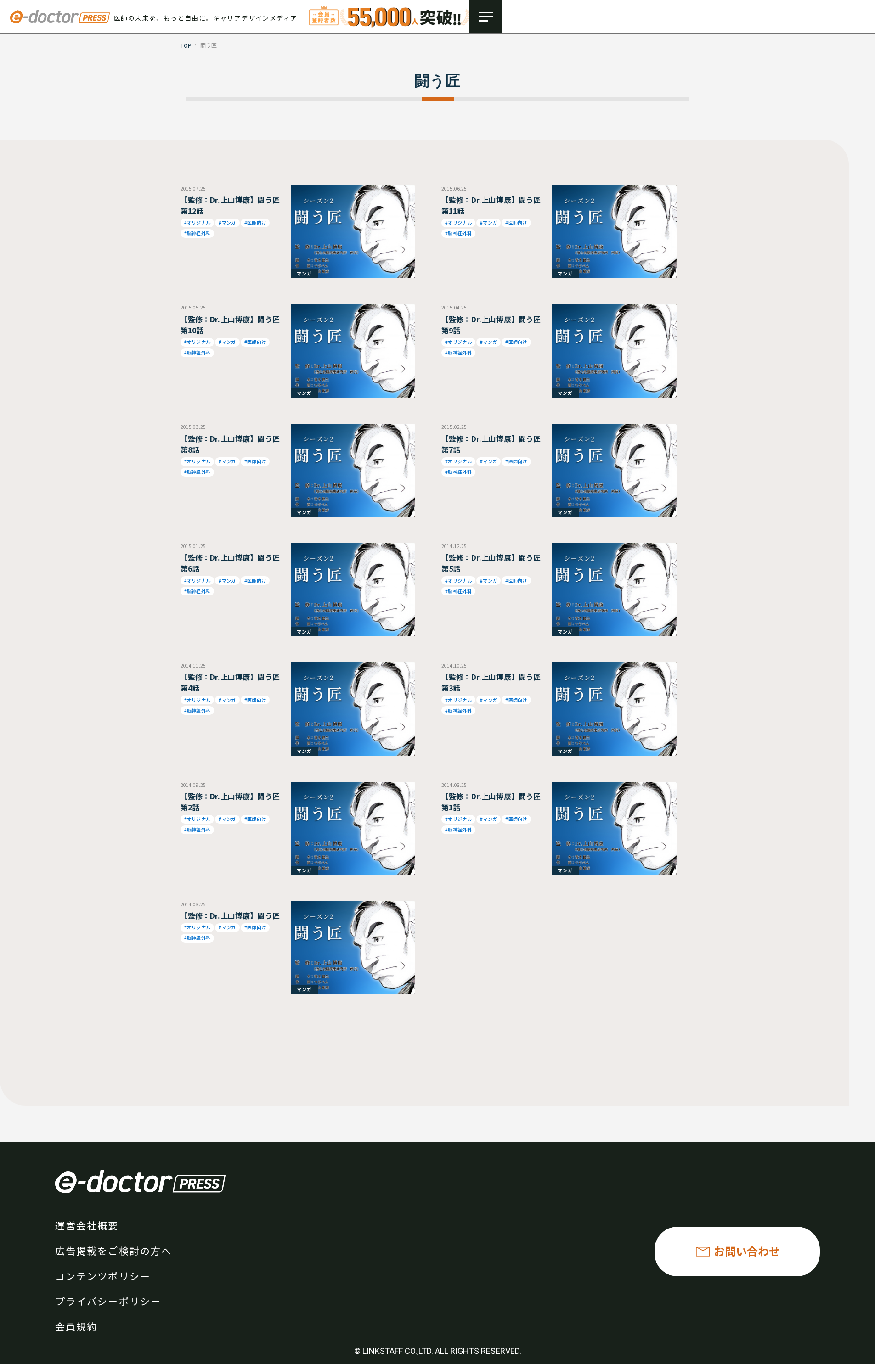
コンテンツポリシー (103, 1276)
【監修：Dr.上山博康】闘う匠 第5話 (491, 563)
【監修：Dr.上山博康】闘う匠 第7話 (491, 444)
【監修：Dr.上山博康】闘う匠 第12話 (230, 205)
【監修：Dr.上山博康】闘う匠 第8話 (230, 444)
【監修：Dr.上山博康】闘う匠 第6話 (230, 563)
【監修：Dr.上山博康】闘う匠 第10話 (230, 325)
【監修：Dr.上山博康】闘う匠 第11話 (491, 205)
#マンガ (227, 222)
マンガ (304, 273)
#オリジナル (197, 222)
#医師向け (255, 222)
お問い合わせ (747, 1251)
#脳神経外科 (197, 233)
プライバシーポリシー (108, 1301)
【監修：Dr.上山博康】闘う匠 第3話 (491, 682)
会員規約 (76, 1326)
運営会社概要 (87, 1225)
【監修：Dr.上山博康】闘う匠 (230, 915)
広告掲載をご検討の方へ (113, 1250)
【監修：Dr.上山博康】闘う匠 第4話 (230, 682)
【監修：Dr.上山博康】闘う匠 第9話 (491, 325)
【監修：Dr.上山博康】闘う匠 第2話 (230, 802)
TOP (186, 45)
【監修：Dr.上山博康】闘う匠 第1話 (491, 802)
